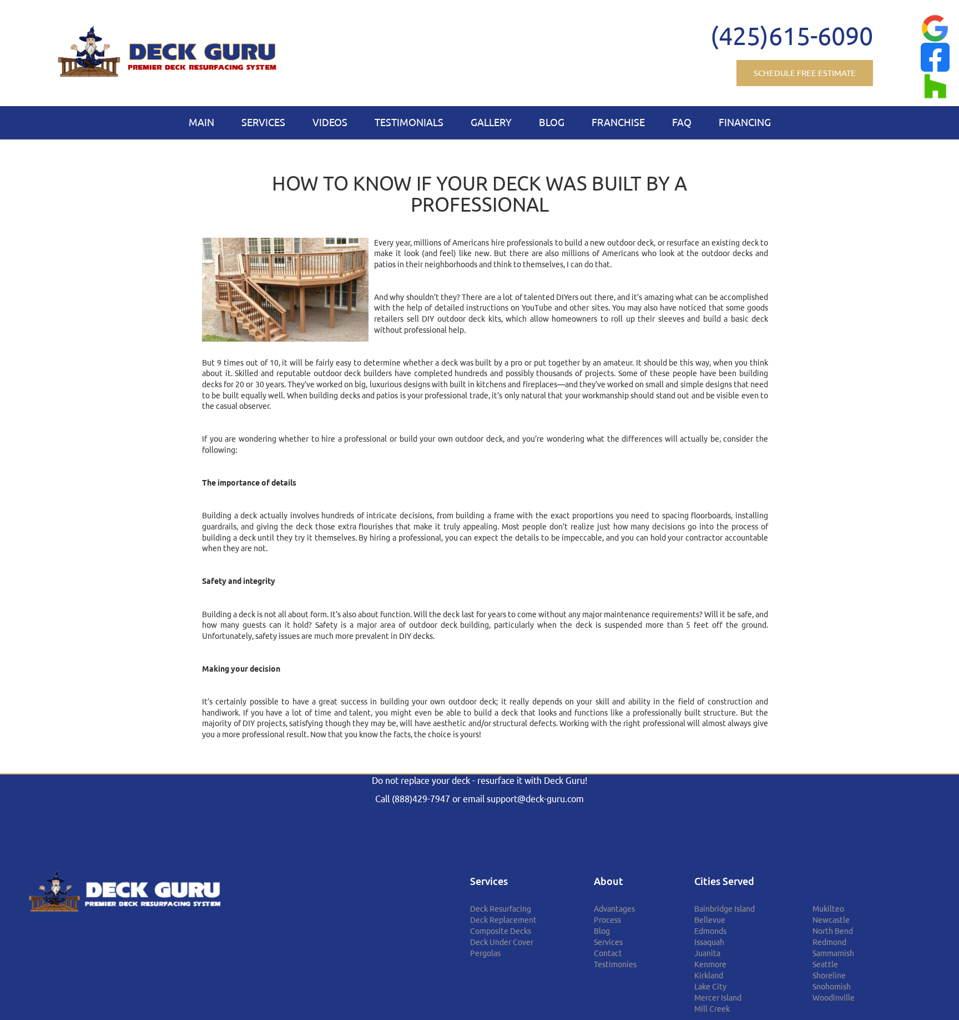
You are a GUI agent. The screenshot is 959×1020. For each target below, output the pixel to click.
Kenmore (710, 964)
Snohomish (831, 986)
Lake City (710, 986)
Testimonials (409, 122)
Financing (745, 122)
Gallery (491, 122)
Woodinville (833, 997)
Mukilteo (828, 908)
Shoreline (829, 975)
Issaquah (709, 942)
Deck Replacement (503, 920)
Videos (329, 122)
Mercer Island (717, 997)
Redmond (829, 942)
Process (607, 920)
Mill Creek (712, 1008)
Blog (551, 122)
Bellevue (709, 920)
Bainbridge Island (724, 908)
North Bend (832, 931)
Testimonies (615, 964)
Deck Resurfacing (500, 908)
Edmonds (710, 931)
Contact (608, 953)
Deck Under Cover (501, 942)
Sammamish (833, 953)
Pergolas (485, 953)
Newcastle (831, 920)
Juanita (707, 953)
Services (263, 122)
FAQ (682, 122)
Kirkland (708, 975)
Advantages (614, 908)
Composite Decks (500, 931)
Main (201, 122)
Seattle (825, 964)
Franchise (618, 122)
